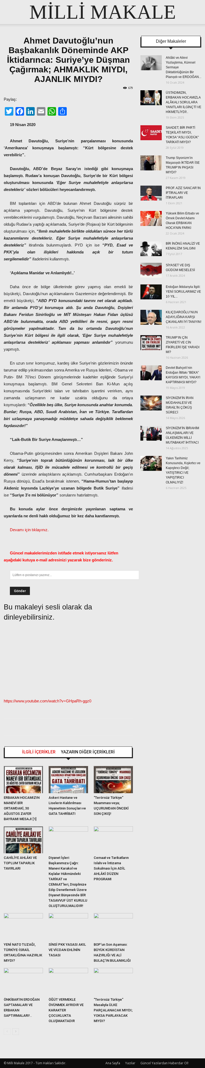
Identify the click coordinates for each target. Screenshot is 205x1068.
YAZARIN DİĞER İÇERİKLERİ (88, 752)
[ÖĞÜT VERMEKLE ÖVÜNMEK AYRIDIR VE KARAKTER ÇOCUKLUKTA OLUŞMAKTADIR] (68, 981)
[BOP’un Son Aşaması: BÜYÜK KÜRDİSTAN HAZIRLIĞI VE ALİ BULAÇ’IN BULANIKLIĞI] (113, 926)
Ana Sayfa (112, 1063)
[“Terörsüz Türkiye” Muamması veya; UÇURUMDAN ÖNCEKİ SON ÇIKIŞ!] (113, 779)
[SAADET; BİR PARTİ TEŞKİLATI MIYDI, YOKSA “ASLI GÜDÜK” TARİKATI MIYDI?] (151, 132)
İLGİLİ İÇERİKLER (39, 752)
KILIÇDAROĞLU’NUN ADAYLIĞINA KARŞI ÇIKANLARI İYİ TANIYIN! (183, 317)
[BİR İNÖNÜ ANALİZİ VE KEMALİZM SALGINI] (151, 248)
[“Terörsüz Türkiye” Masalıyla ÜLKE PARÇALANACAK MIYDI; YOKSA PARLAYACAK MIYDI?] (113, 981)
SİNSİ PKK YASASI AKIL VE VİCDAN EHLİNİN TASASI (67, 949)
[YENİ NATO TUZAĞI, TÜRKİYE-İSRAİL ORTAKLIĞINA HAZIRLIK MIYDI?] (23, 926)
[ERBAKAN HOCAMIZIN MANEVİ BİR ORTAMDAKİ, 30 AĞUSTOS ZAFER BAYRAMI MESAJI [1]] (23, 779)
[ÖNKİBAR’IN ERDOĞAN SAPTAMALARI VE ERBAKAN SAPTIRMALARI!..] (23, 981)
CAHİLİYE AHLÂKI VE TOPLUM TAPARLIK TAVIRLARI (20, 863)
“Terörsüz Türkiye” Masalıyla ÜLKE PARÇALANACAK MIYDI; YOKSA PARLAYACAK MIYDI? (113, 1010)
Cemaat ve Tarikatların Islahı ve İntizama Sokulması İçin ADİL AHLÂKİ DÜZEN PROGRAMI (111, 868)
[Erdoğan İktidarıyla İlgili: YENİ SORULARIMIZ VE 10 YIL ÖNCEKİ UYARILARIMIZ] (151, 291)
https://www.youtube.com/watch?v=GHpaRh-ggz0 (47, 701)
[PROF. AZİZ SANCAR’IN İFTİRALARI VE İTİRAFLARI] (151, 193)
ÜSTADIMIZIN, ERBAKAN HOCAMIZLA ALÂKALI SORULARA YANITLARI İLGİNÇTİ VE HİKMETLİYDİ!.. (183, 102)
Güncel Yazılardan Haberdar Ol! (164, 1063)
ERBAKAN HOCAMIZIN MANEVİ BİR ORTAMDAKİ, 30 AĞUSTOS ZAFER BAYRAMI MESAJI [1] (22, 808)
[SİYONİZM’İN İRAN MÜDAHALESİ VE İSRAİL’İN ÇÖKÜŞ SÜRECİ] (151, 403)
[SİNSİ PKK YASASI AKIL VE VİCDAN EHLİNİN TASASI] (68, 926)
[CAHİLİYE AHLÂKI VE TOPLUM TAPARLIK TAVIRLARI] (23, 839)
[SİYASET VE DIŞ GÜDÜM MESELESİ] (151, 270)
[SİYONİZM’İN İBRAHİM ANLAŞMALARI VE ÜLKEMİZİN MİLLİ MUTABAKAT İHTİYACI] (151, 433)
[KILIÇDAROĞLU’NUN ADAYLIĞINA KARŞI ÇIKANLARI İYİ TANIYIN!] (151, 317)
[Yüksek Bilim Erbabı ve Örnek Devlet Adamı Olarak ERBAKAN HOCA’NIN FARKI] (151, 218)
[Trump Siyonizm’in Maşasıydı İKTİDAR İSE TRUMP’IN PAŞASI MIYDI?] (151, 162)
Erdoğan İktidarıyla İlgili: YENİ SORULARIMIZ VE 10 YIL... (183, 291)
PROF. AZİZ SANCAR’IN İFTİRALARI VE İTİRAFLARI (183, 192)
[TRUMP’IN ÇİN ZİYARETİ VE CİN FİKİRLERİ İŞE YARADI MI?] (151, 342)
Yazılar (130, 1063)
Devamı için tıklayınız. (29, 529)
